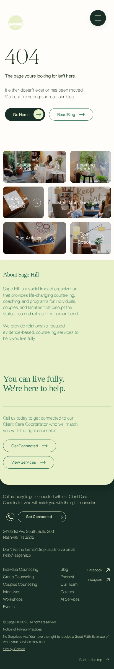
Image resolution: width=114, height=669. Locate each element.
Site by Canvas (14, 649)
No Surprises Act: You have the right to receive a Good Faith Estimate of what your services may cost (56, 639)
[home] (57, 22)
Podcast (67, 577)
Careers (67, 592)
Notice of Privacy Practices (22, 629)
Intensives (11, 592)
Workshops (13, 599)
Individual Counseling (20, 569)
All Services (70, 599)
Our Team (69, 584)
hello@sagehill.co (17, 555)
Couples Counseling (20, 584)
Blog (64, 569)
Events (9, 607)
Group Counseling (18, 577)
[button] (98, 18)
